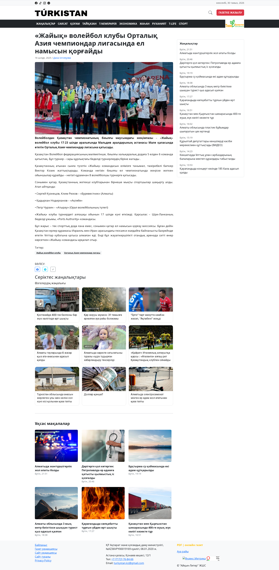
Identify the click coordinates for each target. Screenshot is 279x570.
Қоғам (75, 23)
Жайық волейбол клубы (48, 252)
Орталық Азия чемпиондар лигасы (82, 252)
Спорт (183, 23)
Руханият (159, 23)
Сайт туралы (43, 556)
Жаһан (145, 23)
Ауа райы (183, 551)
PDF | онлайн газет (190, 545)
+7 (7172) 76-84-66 (122, 559)
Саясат (63, 23)
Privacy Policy (43, 560)
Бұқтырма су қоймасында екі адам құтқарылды (209, 76)
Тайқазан (89, 23)
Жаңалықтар (45, 23)
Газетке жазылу (230, 12)
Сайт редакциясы (46, 553)
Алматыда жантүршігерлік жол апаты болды (207, 53)
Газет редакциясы (46, 549)
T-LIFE (172, 23)
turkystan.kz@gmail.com (129, 563)
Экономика (128, 23)
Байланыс (41, 545)
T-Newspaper (108, 23)
